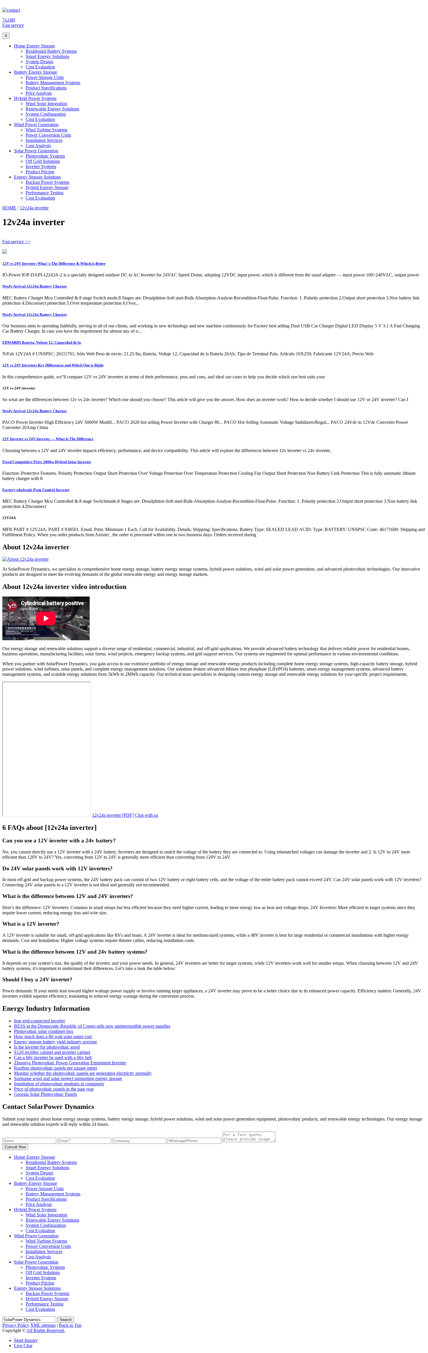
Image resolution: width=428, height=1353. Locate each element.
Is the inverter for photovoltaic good (47, 1047)
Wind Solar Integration (46, 103)
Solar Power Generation (36, 150)
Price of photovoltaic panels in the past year (54, 1088)
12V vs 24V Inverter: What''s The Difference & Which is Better (54, 263)
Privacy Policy (15, 1325)
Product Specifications (46, 87)
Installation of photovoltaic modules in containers (59, 1083)
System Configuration (46, 114)
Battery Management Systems (53, 82)
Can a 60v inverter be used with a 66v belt (53, 1057)
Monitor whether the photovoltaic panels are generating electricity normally (83, 1073)
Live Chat (23, 1345)
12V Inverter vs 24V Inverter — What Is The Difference (47, 439)
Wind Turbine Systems (46, 129)
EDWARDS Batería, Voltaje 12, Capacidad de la (41, 342)
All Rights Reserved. (45, 1330)
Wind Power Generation (36, 124)
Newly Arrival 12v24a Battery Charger (34, 286)
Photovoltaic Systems (45, 156)
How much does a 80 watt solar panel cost (53, 1036)
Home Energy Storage (34, 45)
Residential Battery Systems (51, 51)
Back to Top (70, 1325)
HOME (9, 207)
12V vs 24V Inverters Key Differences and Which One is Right (52, 365)
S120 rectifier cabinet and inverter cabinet (52, 1052)
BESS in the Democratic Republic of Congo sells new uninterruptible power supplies (92, 1026)
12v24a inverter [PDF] (113, 815)
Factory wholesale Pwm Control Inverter (36, 490)
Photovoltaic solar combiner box (43, 1031)
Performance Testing (44, 192)
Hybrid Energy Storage (47, 187)
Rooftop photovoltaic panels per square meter (55, 1068)
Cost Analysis (38, 145)
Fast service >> (16, 241)
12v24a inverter (34, 207)
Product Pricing (40, 171)
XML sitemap (43, 1325)
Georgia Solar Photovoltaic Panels (45, 1094)
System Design (39, 61)
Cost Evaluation (40, 66)
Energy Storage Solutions (37, 176)
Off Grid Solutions (43, 161)
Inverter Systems (41, 166)
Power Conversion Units (48, 135)
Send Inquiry (26, 1340)
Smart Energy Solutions (47, 56)
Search (66, 1319)
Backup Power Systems (47, 182)
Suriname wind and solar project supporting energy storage (68, 1078)
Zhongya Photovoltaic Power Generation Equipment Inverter (70, 1062)
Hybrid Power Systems (35, 98)
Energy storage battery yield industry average (55, 1041)
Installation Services (44, 140)
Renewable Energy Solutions (52, 108)
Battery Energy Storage (35, 72)
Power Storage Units (45, 77)
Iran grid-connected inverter (39, 1020)
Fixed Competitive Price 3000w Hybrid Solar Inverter (46, 462)
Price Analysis (39, 93)
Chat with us (146, 815)
